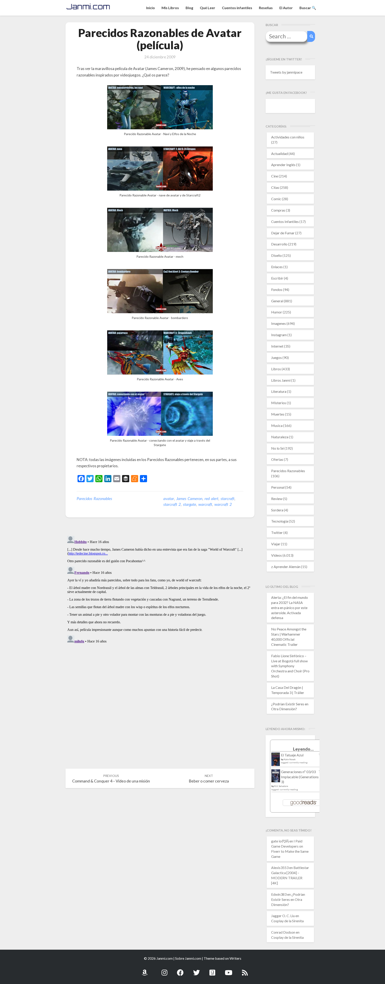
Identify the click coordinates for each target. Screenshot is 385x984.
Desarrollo (279, 244)
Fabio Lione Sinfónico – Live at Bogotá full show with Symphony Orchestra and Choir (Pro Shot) (290, 666)
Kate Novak (290, 759)
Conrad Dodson (283, 932)
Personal (278, 487)
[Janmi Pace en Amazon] (144, 970)
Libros (276, 369)
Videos (276, 555)
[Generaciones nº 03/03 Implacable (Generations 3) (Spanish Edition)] (275, 777)
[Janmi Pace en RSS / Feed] (245, 970)
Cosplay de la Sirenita (287, 921)
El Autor (286, 8)
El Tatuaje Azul (292, 755)
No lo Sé (277, 448)
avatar (168, 498)
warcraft (205, 504)
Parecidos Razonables (94, 498)
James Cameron (189, 498)
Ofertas (277, 459)
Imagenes (278, 323)
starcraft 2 (172, 504)
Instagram (279, 335)
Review (276, 498)
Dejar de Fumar (283, 233)
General (277, 301)
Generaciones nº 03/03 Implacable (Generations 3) (300, 777)
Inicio (150, 8)
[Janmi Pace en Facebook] (180, 970)
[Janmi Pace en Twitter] (196, 970)
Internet (277, 346)
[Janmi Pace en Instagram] (164, 970)
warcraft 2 (223, 504)
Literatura (278, 391)
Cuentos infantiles (237, 8)
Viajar (275, 544)
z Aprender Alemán (285, 566)
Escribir (277, 278)
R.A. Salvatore (281, 786)
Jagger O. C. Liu (283, 916)
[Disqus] (160, 590)
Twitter (277, 532)
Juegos (276, 357)
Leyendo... (303, 748)
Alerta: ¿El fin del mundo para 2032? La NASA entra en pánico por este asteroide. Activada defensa (289, 607)
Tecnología (279, 521)
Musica (277, 425)
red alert (211, 498)
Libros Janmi (281, 380)
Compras (278, 210)
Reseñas (266, 8)
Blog (189, 8)
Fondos (276, 289)
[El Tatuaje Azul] (275, 761)
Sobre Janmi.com (188, 958)
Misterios (278, 403)
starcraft (227, 498)
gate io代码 (280, 841)
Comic (276, 199)
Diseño (276, 255)
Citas (275, 187)
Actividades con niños (287, 137)
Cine (274, 176)
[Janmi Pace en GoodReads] (212, 970)
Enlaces (277, 267)
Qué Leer (207, 8)
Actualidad (279, 153)
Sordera (277, 510)
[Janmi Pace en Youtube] (228, 970)
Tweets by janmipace (286, 72)
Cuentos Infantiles (285, 221)
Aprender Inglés (283, 165)
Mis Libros (170, 8)
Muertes (277, 414)
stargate (189, 504)
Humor (276, 312)
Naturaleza (279, 437)
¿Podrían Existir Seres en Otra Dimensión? (288, 899)
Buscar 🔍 (307, 8)
